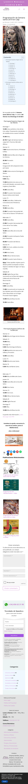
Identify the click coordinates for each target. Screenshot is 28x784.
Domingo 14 (13, 68)
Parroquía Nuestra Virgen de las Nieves (14, 60)
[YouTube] (18, 4)
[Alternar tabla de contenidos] (22, 57)
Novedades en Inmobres (11, 683)
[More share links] (11, 454)
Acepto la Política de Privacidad (13, 630)
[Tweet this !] (11, 452)
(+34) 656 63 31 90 (16, 604)
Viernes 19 (12, 77)
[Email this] (8, 454)
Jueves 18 (12, 75)
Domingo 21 (13, 80)
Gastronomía (8, 678)
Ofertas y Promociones (10, 685)
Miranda (7, 22)
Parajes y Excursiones (10, 688)
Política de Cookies (9, 705)
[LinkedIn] (16, 4)
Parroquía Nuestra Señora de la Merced (14, 83)
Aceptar (4, 781)
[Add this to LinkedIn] (14, 452)
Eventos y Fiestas (9, 675)
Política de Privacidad (10, 703)
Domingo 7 (12, 63)
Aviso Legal (7, 700)
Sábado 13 (12, 66)
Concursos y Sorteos (10, 672)
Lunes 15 (12, 70)
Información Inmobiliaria (11, 680)
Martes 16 (12, 72)
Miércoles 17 (13, 73)
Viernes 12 (12, 65)
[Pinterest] (21, 4)
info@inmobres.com (9, 726)
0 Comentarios (11, 24)
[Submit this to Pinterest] (17, 452)
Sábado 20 (12, 78)
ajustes (20, 778)
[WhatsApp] (20, 452)
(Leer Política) (8, 631)
